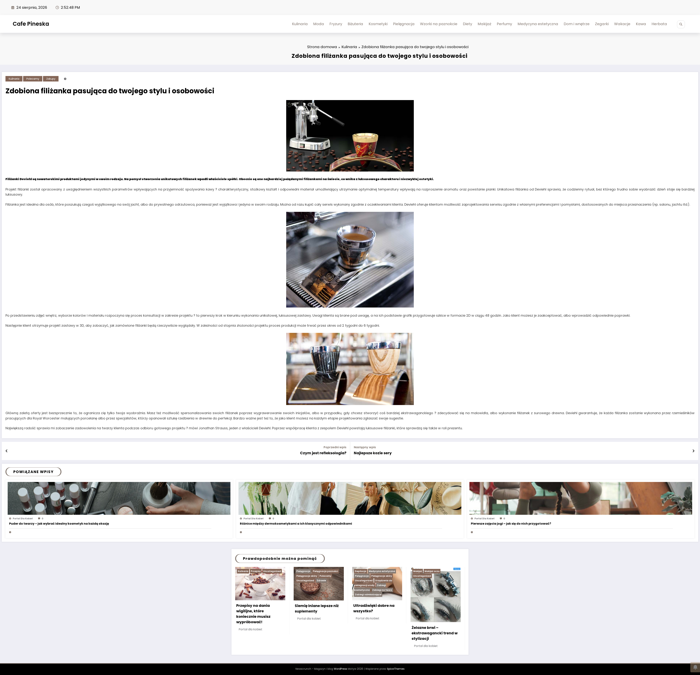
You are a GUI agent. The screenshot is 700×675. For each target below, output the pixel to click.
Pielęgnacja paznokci (325, 571)
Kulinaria (300, 23)
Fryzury (335, 23)
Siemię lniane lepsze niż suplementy (317, 608)
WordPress (340, 669)
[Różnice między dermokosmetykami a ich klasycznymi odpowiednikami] (349, 498)
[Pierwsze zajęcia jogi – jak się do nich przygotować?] (580, 498)
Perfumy (504, 23)
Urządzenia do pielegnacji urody (373, 583)
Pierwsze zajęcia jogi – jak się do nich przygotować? (511, 524)
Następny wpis (365, 447)
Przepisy (256, 571)
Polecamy (32, 79)
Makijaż (484, 23)
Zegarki (602, 23)
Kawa (641, 23)
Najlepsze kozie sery (373, 453)
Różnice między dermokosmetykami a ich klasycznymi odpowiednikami (296, 524)
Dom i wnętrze (577, 23)
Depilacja (360, 571)
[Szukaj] (681, 24)
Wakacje (622, 23)
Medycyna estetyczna (538, 23)
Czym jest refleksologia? (323, 453)
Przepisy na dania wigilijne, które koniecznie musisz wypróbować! (253, 614)
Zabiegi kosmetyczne (370, 588)
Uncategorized (272, 571)
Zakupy (50, 79)
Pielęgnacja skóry (306, 575)
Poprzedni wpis (335, 447)
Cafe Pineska (31, 24)
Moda (318, 23)
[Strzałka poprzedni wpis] (6, 451)
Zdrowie (321, 580)
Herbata (659, 23)
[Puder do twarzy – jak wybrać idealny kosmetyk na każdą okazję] (119, 498)
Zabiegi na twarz (382, 590)
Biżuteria (355, 23)
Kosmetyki (378, 23)
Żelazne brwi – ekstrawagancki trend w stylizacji (435, 633)
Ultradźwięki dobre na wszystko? (373, 608)
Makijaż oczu (432, 571)
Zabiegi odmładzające (368, 594)
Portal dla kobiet (23, 518)
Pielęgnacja (404, 23)
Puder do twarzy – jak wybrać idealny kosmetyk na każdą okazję (59, 524)
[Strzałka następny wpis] (693, 451)
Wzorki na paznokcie (438, 23)
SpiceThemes (396, 669)
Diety (467, 23)
